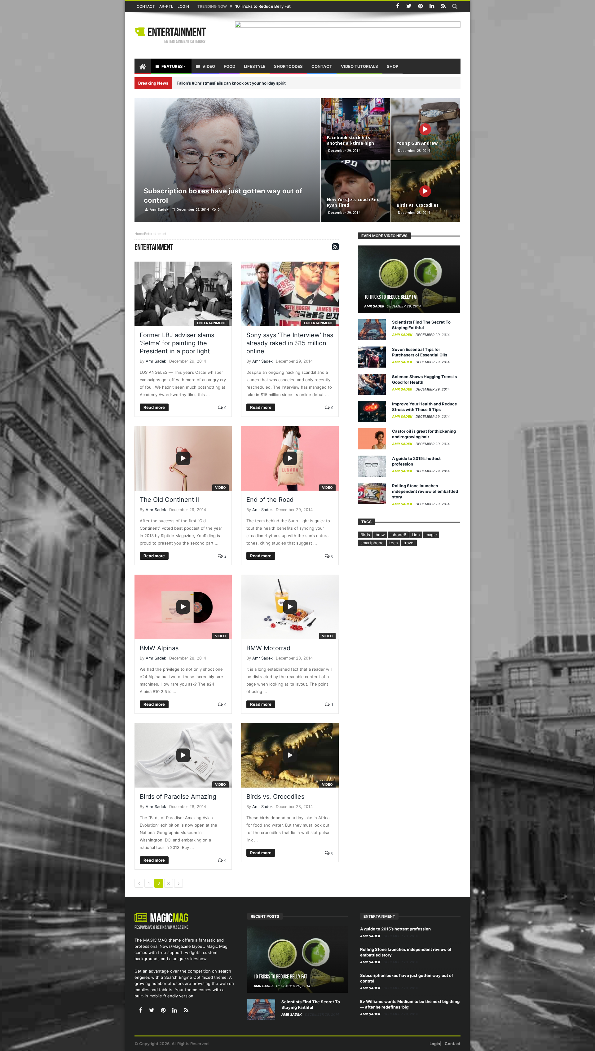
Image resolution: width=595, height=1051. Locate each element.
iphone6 (398, 534)
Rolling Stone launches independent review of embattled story (425, 491)
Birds (365, 534)
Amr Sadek (159, 209)
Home (139, 234)
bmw (380, 534)
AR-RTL (166, 6)
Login (183, 6)
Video (220, 487)
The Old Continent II (169, 499)
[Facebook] (397, 6)
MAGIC (169, 918)
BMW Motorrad (268, 648)
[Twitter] (409, 6)
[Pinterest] (420, 6)
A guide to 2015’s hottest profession (395, 928)
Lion (416, 534)
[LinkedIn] (432, 6)
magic (431, 534)
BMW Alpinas (159, 648)
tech (393, 542)
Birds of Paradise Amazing (178, 796)
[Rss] (443, 6)
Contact (146, 6)
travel (408, 542)
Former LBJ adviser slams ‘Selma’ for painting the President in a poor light (177, 343)
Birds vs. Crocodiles (418, 205)
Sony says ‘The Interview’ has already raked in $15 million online (289, 343)
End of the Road (269, 499)
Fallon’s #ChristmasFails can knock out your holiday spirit (231, 83)
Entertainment (176, 32)
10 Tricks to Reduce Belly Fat (263, 6)
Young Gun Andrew (417, 143)
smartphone (372, 542)
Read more (154, 407)
